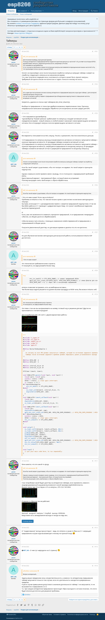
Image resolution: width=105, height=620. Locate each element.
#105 (96, 153)
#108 (96, 251)
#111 (96, 461)
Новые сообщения (12, 14)
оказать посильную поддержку (27, 23)
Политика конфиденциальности (77, 614)
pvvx (13, 62)
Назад (10, 47)
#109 (96, 270)
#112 (96, 527)
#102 (96, 84)
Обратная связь (47, 614)
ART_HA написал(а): (29, 57)
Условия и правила (60, 614)
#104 (96, 132)
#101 (96, 51)
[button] (28, 11)
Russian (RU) (12, 614)
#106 (96, 185)
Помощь (92, 614)
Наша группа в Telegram (23, 33)
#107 (96, 232)
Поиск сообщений (26, 14)
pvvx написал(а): (28, 158)
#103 (96, 113)
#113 (96, 547)
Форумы (11, 11)
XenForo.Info (18, 618)
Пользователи (36, 11)
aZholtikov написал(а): (30, 571)
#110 (96, 294)
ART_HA (10, 44)
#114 (96, 566)
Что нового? (22, 11)
